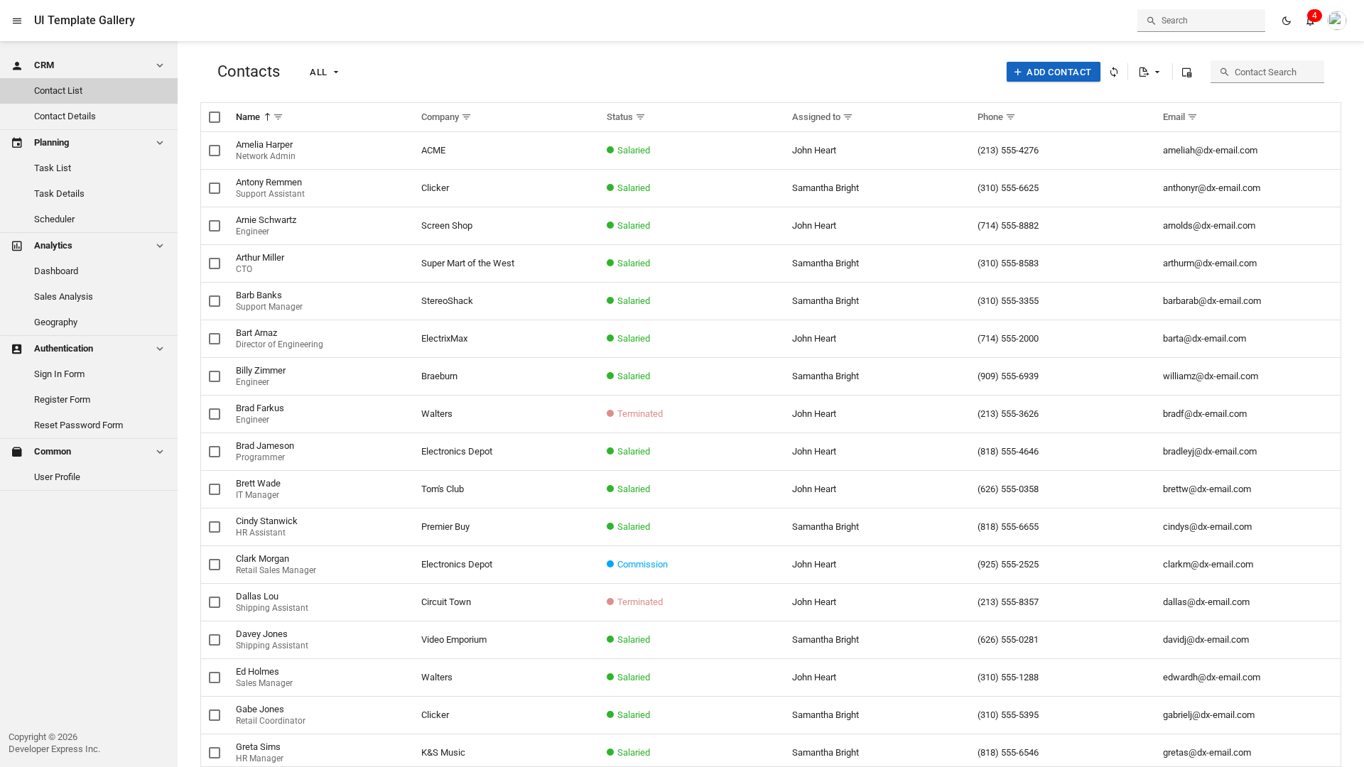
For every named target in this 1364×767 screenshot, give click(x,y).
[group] (1337, 21)
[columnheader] (320, 117)
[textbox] (1201, 20)
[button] (17, 21)
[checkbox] (214, 117)
